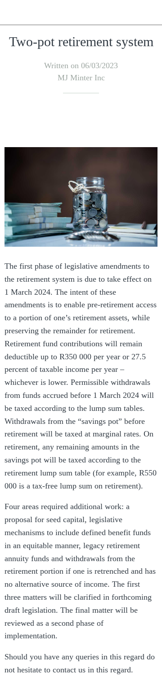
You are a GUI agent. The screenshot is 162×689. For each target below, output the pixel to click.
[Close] (12, 12)
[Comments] (147, 120)
